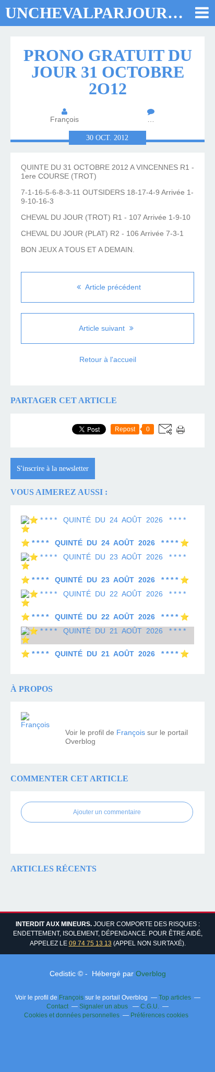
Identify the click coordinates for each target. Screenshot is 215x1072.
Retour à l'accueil (107, 359)
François (130, 732)
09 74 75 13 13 (90, 943)
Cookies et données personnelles (72, 1015)
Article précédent (112, 287)
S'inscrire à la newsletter (53, 468)
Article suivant (103, 328)
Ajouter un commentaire (107, 812)
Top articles (175, 997)
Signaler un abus (104, 1006)
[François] (39, 730)
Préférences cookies (159, 1015)
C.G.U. (149, 1006)
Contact (57, 1006)
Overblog (151, 973)
